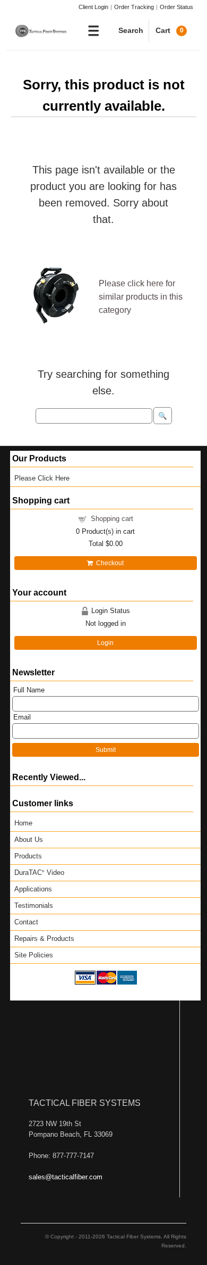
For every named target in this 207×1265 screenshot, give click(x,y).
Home (23, 823)
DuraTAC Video (39, 873)
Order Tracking (134, 7)
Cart (170, 30)
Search (130, 30)
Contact (26, 922)
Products (28, 856)
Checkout (108, 563)
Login (105, 643)
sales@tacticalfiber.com (65, 1177)
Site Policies (33, 955)
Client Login (93, 7)
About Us (28, 840)
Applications (33, 889)
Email (22, 717)
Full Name (29, 690)
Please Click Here (42, 478)
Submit (106, 750)
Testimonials (33, 906)
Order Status (176, 7)
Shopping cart (112, 519)
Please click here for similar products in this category (141, 297)
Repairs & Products (44, 938)
